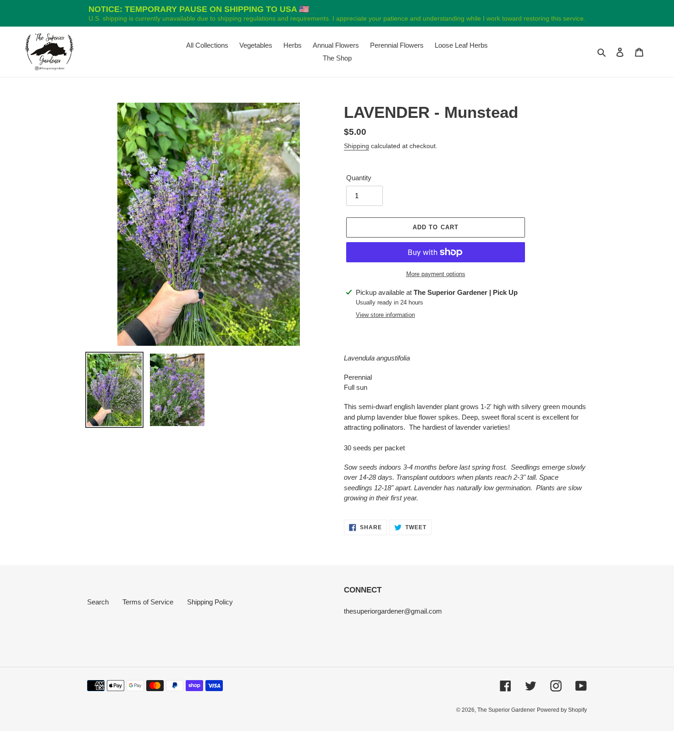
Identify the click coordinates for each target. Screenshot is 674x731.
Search (98, 602)
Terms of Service (147, 602)
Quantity (358, 178)
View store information (385, 314)
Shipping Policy (210, 602)
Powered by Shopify (562, 710)
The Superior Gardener (506, 710)
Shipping (356, 146)
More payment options (435, 274)
